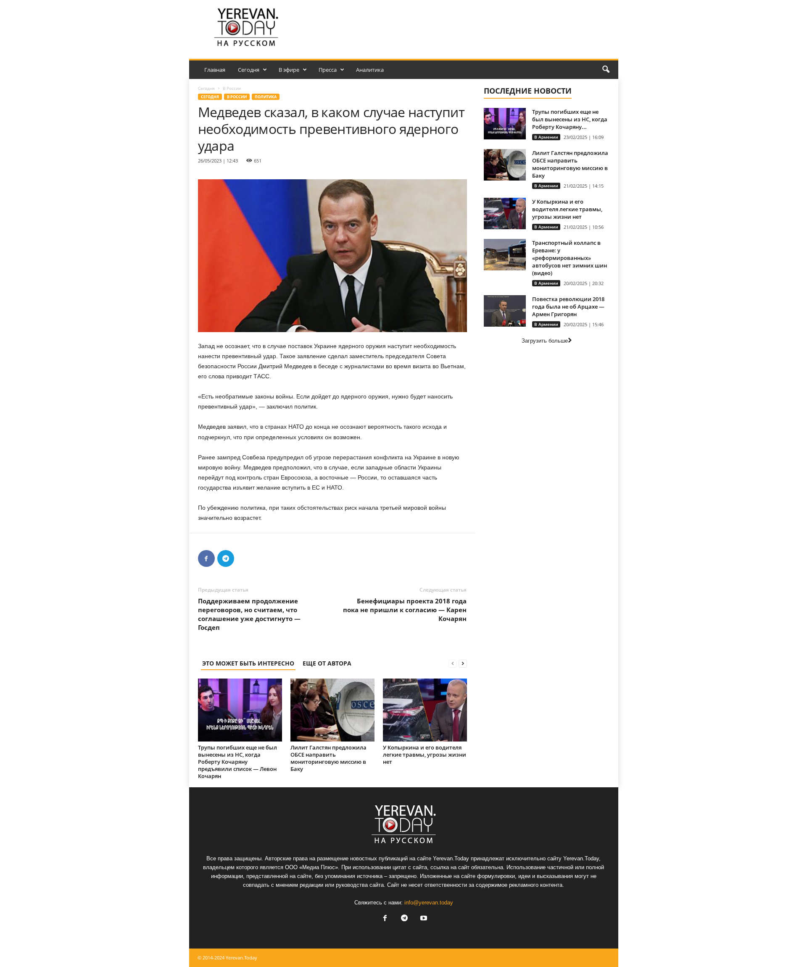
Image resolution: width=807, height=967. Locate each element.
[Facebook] (206, 558)
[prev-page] (452, 663)
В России (237, 97)
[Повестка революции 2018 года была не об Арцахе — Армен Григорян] (505, 311)
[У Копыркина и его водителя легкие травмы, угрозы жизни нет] (425, 710)
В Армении (546, 137)
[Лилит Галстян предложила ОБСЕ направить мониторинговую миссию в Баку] (332, 710)
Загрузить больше (545, 341)
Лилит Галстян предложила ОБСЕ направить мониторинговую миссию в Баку (328, 758)
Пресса (328, 69)
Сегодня (248, 69)
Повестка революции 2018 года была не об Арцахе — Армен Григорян (568, 306)
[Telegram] (225, 558)
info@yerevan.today (428, 902)
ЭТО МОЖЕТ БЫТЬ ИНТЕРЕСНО (248, 663)
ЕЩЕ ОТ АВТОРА (327, 663)
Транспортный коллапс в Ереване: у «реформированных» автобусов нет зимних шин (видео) (569, 258)
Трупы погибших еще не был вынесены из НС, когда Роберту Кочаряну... (569, 119)
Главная (214, 69)
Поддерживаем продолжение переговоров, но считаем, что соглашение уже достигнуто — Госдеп (249, 614)
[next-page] (463, 663)
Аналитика (370, 69)
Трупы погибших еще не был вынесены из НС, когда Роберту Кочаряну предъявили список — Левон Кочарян (237, 762)
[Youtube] (423, 919)
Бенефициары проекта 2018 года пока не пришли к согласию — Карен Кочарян (405, 610)
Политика (266, 97)
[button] (605, 69)
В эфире (289, 69)
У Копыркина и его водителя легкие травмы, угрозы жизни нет (424, 754)
